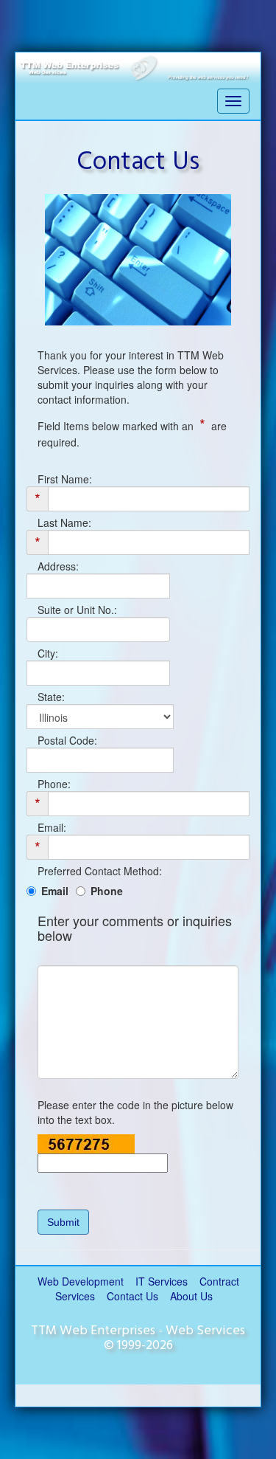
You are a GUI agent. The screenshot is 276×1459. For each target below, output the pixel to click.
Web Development (81, 1281)
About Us (191, 1296)
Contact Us (132, 1296)
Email (54, 890)
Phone (107, 890)
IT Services (161, 1281)
